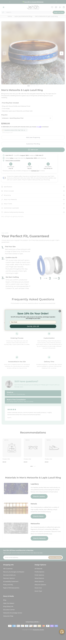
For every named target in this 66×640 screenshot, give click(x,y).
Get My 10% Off (33, 326)
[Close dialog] (60, 311)
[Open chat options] (61, 631)
